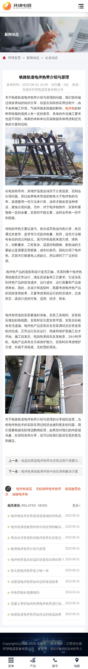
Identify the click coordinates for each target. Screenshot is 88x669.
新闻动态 (33, 58)
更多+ (76, 505)
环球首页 (14, 58)
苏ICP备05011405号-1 (60, 649)
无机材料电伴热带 (48, 489)
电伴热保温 (24, 489)
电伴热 (70, 108)
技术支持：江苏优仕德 (66, 643)
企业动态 (51, 58)
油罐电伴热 (20, 494)
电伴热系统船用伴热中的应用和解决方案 (49, 471)
